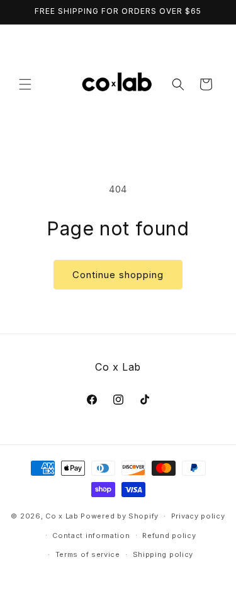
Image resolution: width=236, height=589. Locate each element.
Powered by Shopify (120, 516)
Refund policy (169, 535)
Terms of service (87, 554)
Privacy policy (198, 516)
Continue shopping (118, 275)
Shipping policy (163, 554)
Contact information (91, 535)
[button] (25, 84)
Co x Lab (62, 516)
